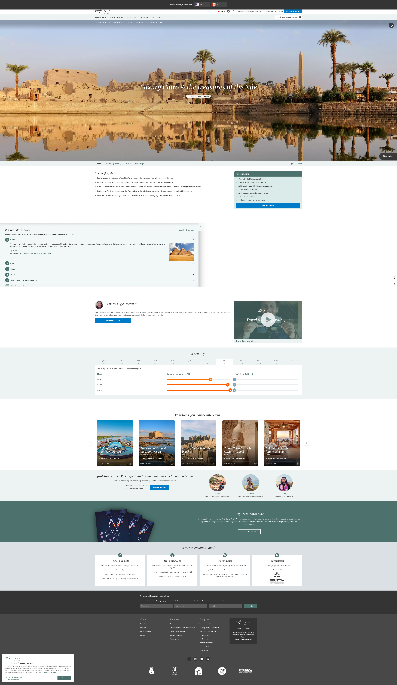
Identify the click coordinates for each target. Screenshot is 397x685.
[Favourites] (228, 11)
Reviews (128, 164)
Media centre (204, 650)
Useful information (176, 624)
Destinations (100, 17)
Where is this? (388, 156)
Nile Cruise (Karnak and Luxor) (24, 280)
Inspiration (132, 17)
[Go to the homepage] (103, 11)
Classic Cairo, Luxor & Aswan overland (237, 450)
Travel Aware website (177, 631)
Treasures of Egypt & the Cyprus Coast (153, 450)
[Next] (192, 252)
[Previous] (171, 252)
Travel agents (174, 639)
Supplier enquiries (176, 635)
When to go (139, 164)
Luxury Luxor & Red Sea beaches (197, 450)
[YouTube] (202, 659)
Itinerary (113, 164)
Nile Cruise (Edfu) (18, 286)
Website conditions (206, 624)
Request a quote (113, 320)
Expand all (190, 230)
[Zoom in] (394, 278)
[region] (198, 255)
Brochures (157, 17)
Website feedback (146, 631)
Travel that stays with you (247, 341)
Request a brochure (249, 532)
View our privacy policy (50, 672)
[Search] (300, 17)
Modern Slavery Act (206, 643)
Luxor (12, 274)
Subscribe (250, 606)
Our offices (143, 624)
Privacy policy (204, 635)
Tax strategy (204, 646)
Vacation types (116, 17)
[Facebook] (189, 659)
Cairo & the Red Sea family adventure (278, 450)
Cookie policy (204, 639)
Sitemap (142, 635)
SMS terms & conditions (208, 631)
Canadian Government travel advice (182, 627)
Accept (64, 678)
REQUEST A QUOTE (293, 11)
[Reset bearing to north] (394, 284)
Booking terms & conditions (209, 627)
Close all (181, 230)
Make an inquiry (268, 205)
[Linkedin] (208, 659)
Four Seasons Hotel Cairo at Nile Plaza (32, 253)
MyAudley (143, 627)
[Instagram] (195, 659)
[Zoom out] (394, 281)
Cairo (12, 239)
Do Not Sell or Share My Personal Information (14, 678)
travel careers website (243, 639)
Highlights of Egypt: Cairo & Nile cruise (111, 450)
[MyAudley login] (233, 11)
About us (144, 17)
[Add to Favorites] (391, 25)
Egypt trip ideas (296, 164)
